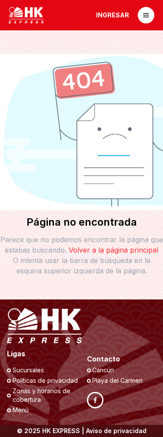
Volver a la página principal (113, 250)
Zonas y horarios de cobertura (41, 395)
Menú (21, 410)
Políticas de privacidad (45, 380)
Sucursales (28, 370)
